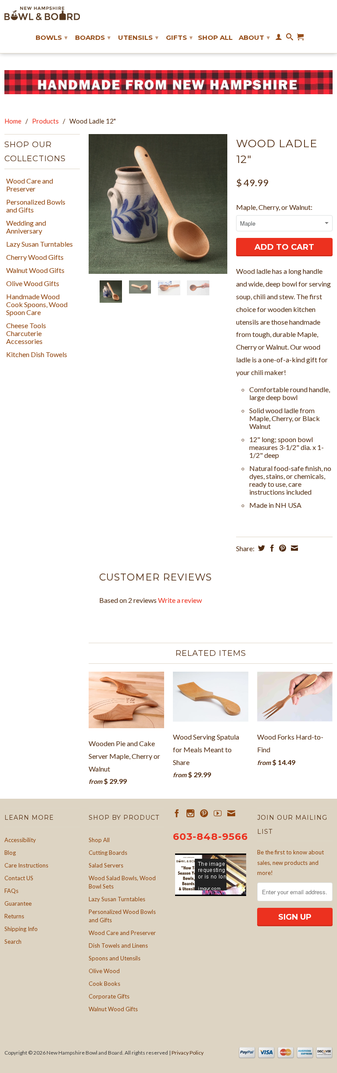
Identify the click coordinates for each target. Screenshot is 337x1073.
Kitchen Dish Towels (36, 354)
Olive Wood (104, 970)
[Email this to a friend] (293, 548)
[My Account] (278, 38)
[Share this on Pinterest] (281, 548)
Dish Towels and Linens (118, 945)
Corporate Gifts (109, 996)
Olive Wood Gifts (32, 283)
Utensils (138, 37)
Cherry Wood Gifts (35, 257)
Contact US (18, 878)
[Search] (289, 38)
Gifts (179, 37)
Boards (93, 37)
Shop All (215, 38)
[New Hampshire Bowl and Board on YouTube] (218, 813)
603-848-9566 (210, 837)
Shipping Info (21, 928)
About (254, 37)
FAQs (11, 890)
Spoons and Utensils (114, 958)
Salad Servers (106, 865)
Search (13, 941)
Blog (10, 852)
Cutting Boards (108, 852)
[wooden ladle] (158, 204)
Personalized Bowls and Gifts (35, 206)
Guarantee (18, 903)
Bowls (52, 37)
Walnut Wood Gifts (35, 270)
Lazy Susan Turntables (39, 244)
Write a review (180, 600)
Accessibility (20, 839)
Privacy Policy (188, 1052)
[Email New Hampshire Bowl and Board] (231, 813)
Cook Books (104, 983)
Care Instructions (26, 865)
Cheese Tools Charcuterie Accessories (26, 333)
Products (45, 121)
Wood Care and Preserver (29, 185)
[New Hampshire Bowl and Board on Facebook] (177, 813)
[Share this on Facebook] (271, 548)
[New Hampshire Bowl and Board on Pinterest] (204, 813)
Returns (14, 916)
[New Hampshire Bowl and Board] (42, 13)
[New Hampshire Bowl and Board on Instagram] (190, 813)
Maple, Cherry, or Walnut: (274, 207)
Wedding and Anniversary (26, 227)
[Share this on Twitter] (260, 548)
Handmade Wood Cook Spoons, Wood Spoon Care (37, 304)
